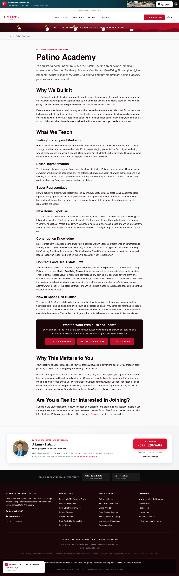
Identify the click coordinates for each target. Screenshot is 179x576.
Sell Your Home (106, 499)
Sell (66, 17)
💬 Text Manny (13, 516)
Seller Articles (105, 507)
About (91, 17)
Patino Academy (106, 525)
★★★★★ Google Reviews (151, 499)
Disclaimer (56, 562)
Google (65, 539)
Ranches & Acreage (132, 562)
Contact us (95, 414)
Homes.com (144, 512)
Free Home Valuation (108, 503)
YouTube (75, 539)
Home (11, 35)
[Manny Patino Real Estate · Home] (11, 17)
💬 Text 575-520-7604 (92, 341)
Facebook (112, 539)
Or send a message (150, 456)
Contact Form (122, 341)
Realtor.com (144, 507)
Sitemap (107, 562)
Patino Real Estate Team (150, 520)
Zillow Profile (144, 503)
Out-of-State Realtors (108, 512)
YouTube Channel (147, 516)
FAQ (71, 562)
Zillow (86, 539)
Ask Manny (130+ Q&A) (109, 516)
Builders (78, 17)
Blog (86, 562)
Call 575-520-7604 (61, 341)
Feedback (78, 562)
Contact (104, 17)
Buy (57, 17)
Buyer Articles (65, 525)
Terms (48, 562)
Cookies (65, 562)
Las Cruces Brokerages (109, 520)
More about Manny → (87, 456)
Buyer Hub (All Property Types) (73, 499)
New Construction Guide (70, 507)
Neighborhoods (66, 516)
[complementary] (24, 567)
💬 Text (170, 17)
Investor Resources (67, 503)
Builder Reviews (66, 512)
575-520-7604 (155, 17)
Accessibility (117, 562)
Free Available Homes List (70, 520)
